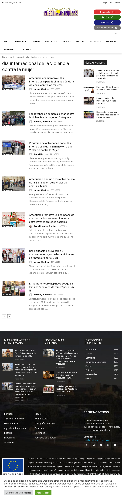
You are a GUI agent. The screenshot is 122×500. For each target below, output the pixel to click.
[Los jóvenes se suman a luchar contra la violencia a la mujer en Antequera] (13, 118)
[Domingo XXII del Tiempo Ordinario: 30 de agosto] (89, 89)
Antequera (7, 89)
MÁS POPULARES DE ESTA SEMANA (17, 342)
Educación (7, 294)
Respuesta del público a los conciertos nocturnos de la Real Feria (107, 115)
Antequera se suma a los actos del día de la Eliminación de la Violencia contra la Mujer (52, 182)
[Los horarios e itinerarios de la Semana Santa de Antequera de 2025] (48, 375)
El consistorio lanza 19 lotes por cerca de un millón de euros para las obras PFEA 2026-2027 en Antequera (26, 369)
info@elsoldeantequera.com (97, 440)
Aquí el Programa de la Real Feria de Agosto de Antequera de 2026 (25, 353)
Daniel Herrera (41, 154)
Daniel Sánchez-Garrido (45, 226)
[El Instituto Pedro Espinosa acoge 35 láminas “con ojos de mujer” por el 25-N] (13, 288)
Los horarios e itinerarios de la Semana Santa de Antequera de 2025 (67, 375)
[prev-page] (4, 316)
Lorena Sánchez (41, 89)
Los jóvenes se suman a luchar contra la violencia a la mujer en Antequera (51, 115)
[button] (116, 34)
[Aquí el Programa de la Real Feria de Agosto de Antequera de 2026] (7, 353)
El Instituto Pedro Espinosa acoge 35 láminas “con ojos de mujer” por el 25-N (52, 287)
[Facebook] (86, 445)
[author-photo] (31, 89)
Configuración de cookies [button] (18, 492)
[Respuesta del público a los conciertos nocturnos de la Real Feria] (89, 114)
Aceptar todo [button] (43, 492)
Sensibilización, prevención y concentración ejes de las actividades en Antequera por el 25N (51, 254)
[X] (108, 445)
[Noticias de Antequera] (61, 12)
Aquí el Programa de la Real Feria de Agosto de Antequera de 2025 (66, 389)
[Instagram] (93, 445)
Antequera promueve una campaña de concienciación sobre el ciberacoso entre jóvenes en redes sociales (51, 218)
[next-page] (9, 316)
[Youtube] (115, 445)
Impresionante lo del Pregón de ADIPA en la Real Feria (106, 101)
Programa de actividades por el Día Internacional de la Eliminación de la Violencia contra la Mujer (50, 146)
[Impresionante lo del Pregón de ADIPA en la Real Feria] (89, 101)
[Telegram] (100, 445)
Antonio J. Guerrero (43, 121)
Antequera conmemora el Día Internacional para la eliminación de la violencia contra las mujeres (51, 81)
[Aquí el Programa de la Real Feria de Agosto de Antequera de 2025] (48, 389)
